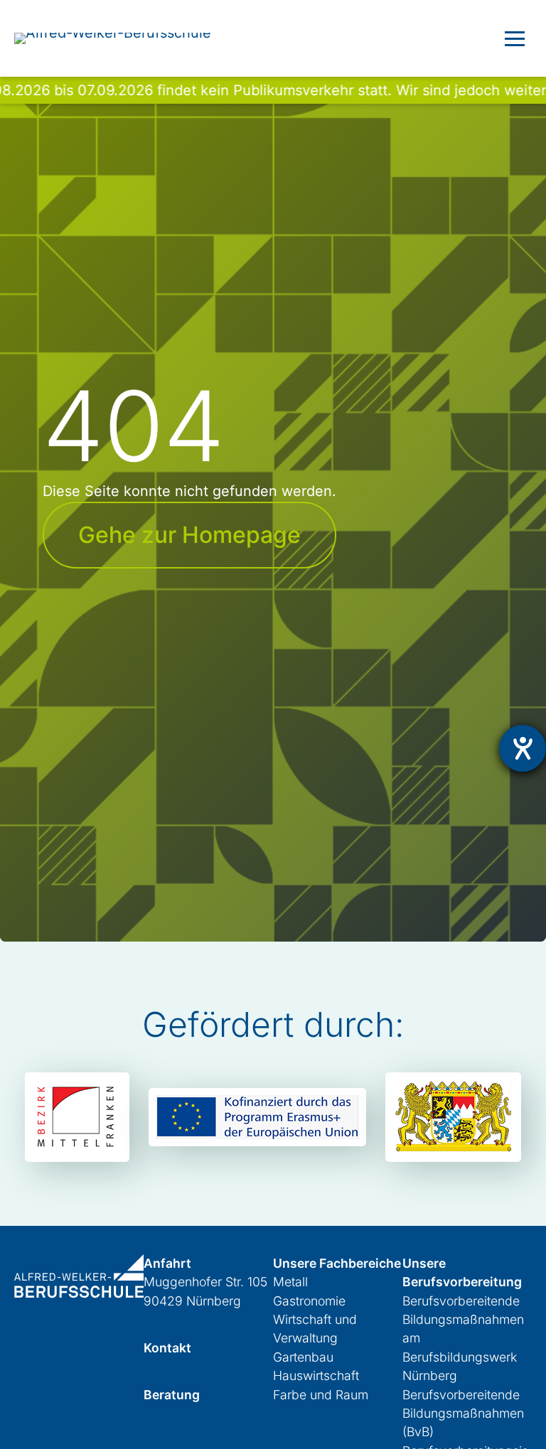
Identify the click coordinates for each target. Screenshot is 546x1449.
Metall (290, 1281)
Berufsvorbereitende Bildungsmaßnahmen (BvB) (463, 1413)
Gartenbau (303, 1357)
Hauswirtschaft (316, 1375)
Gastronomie (309, 1300)
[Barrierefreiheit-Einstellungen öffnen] (522, 748)
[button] (515, 38)
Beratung (172, 1394)
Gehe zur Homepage (189, 535)
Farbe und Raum (320, 1394)
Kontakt (167, 1347)
